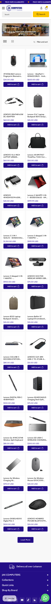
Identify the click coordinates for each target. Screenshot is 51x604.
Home (7, 27)
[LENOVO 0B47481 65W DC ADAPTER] (13, 100)
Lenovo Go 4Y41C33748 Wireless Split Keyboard (13, 439)
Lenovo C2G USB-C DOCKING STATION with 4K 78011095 (11, 358)
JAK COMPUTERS (11, 574)
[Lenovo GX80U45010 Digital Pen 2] (13, 505)
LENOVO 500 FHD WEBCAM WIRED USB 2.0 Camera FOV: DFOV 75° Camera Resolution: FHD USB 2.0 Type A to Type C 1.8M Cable (37, 277)
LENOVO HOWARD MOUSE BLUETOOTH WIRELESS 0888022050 (36, 520)
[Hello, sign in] (41, 8)
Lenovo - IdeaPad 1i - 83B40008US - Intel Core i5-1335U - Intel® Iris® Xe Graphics (36, 75)
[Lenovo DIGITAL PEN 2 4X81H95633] (13, 383)
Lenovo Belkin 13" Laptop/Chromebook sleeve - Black (36, 317)
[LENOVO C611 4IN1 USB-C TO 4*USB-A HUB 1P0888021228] (37, 343)
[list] (12, 41)
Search (42, 14)
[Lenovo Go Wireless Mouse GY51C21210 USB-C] (37, 464)
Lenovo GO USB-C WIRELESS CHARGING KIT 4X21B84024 (36, 439)
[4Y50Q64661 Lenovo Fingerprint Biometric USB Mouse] (13, 60)
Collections (8, 579)
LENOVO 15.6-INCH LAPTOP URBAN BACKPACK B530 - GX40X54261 (11, 156)
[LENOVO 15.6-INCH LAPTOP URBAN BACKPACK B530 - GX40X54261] (13, 141)
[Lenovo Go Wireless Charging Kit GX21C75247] (13, 464)
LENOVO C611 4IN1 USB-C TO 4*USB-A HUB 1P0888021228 (35, 358)
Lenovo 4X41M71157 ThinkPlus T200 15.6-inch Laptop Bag (36, 156)
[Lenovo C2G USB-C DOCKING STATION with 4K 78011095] (13, 343)
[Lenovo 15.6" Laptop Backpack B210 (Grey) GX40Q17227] (37, 100)
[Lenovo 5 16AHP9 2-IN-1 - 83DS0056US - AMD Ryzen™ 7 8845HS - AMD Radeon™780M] (37, 181)
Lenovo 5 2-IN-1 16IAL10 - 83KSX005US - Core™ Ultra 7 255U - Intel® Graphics (13, 237)
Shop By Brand (9, 590)
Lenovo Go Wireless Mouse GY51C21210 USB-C (35, 479)
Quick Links (8, 585)
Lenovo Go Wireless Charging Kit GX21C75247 (11, 479)
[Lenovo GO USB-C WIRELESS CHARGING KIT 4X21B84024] (37, 424)
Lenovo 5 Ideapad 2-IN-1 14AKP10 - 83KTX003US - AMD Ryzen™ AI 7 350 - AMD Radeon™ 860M (13, 277)
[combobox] (17, 14)
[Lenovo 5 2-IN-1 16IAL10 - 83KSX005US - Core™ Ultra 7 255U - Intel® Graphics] (13, 222)
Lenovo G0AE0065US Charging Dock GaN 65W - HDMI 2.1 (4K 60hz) (36, 398)
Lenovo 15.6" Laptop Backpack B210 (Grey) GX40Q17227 (36, 115)
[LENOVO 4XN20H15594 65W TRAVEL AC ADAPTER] (13, 181)
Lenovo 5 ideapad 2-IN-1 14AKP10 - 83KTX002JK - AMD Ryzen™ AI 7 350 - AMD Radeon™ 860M (37, 237)
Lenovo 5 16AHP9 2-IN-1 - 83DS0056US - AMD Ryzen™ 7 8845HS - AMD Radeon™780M (37, 196)
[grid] (5, 41)
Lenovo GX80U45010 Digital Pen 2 (12, 520)
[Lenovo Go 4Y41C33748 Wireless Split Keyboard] (13, 424)
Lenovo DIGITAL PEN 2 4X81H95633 (12, 398)
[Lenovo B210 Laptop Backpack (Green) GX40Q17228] (13, 303)
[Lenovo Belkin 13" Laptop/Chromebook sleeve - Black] (37, 303)
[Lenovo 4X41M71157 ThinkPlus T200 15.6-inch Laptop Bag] (37, 141)
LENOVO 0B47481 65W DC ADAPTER (13, 115)
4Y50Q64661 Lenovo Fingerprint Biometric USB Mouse (12, 75)
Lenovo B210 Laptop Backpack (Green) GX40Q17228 (11, 317)
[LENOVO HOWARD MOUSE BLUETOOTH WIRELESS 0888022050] (37, 505)
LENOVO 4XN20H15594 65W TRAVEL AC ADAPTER (12, 196)
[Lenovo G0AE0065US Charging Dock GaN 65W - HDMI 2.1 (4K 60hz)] (37, 383)
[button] (4, 8)
